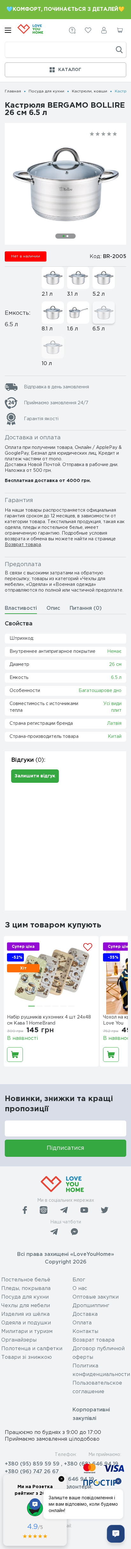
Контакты (85, 1331)
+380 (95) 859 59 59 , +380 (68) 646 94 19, (62, 1464)
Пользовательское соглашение (97, 1387)
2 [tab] (67, 236)
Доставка (85, 1314)
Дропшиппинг (90, 1305)
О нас (79, 1288)
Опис (53, 608)
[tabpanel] (65, 184)
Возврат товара (23, 545)
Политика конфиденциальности (101, 1370)
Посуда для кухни (46, 91)
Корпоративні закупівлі (91, 1414)
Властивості (21, 608)
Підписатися (65, 1148)
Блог (78, 1280)
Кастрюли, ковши (89, 91)
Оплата (82, 1323)
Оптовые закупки (95, 1297)
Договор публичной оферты (98, 1353)
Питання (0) (86, 608)
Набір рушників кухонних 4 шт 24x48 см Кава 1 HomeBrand (49, 1020)
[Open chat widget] (116, 1534)
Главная (13, 91)
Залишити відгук (35, 776)
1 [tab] (64, 236)
